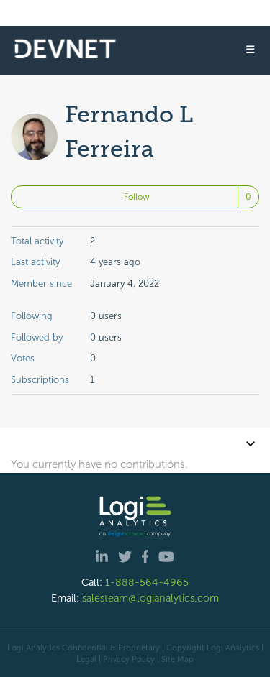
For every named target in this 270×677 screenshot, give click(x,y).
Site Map (177, 659)
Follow (137, 197)
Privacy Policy (129, 659)
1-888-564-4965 (147, 582)
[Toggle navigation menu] (250, 444)
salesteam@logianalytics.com (150, 597)
